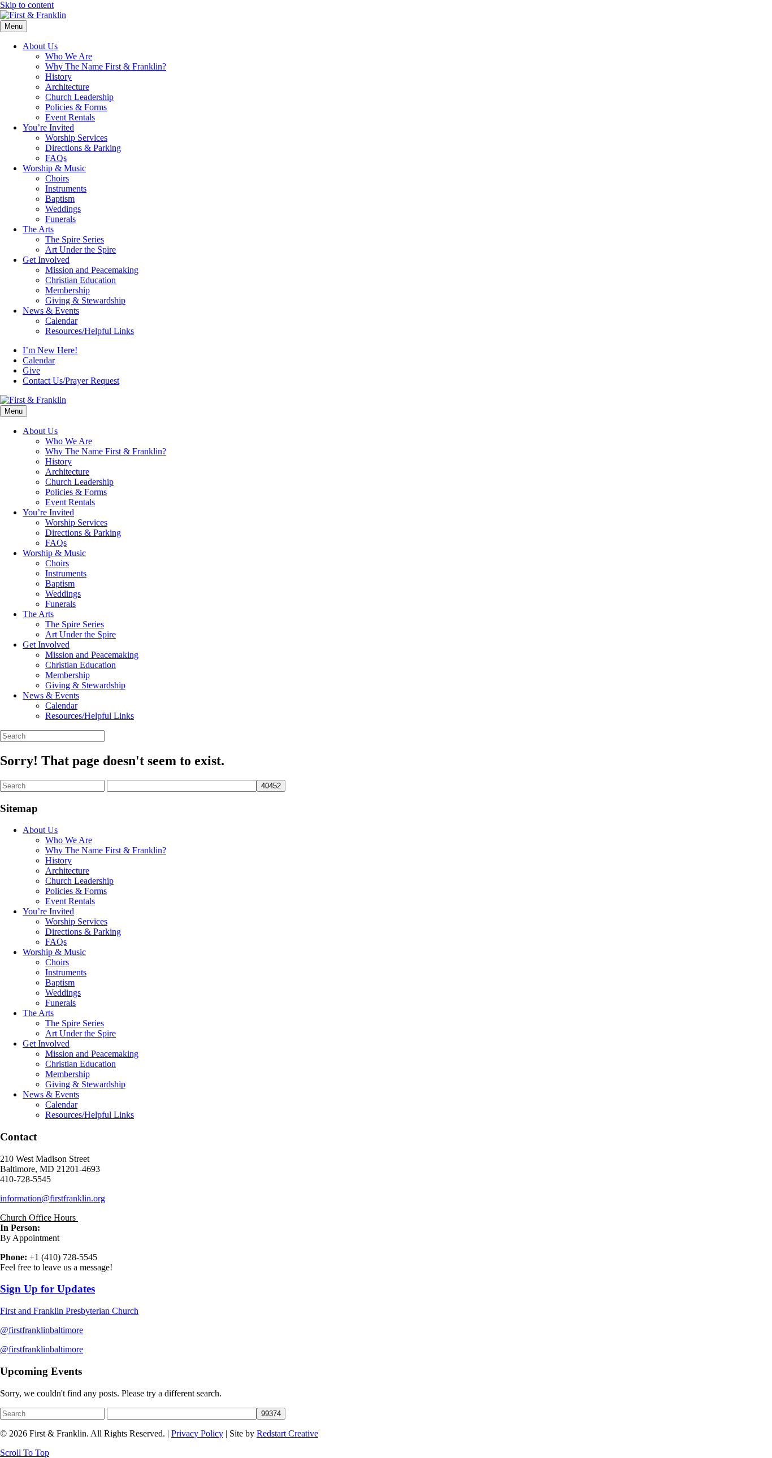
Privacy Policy (197, 1433)
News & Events (51, 310)
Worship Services (76, 137)
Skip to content (27, 5)
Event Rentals (70, 117)
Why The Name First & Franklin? (105, 66)
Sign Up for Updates (47, 1289)
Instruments (65, 188)
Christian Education (80, 280)
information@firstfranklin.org (52, 1198)
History (58, 76)
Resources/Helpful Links (89, 331)
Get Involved (46, 259)
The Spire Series (74, 239)
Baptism (60, 198)
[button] (24, 1452)
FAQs (56, 158)
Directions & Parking (83, 148)
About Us (40, 46)
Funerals (60, 219)
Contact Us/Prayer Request (71, 380)
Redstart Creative (287, 1433)
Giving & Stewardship (85, 300)
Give (31, 370)
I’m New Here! (50, 350)
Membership (67, 290)
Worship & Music (54, 168)
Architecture (67, 87)
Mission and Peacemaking (91, 270)
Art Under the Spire (80, 249)
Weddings (63, 209)
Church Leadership (79, 97)
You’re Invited (48, 127)
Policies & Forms (76, 107)
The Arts (38, 229)
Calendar (61, 321)
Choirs (57, 178)
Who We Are (68, 56)
